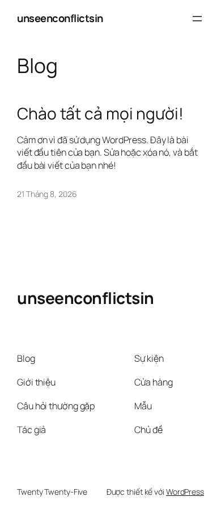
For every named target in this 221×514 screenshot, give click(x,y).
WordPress (185, 491)
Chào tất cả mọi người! (100, 114)
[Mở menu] (197, 18)
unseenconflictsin (60, 18)
